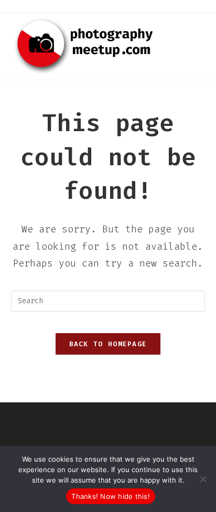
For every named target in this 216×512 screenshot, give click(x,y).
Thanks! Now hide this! (110, 496)
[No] (203, 479)
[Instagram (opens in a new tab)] (107, 5)
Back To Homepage (108, 343)
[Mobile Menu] (202, 27)
